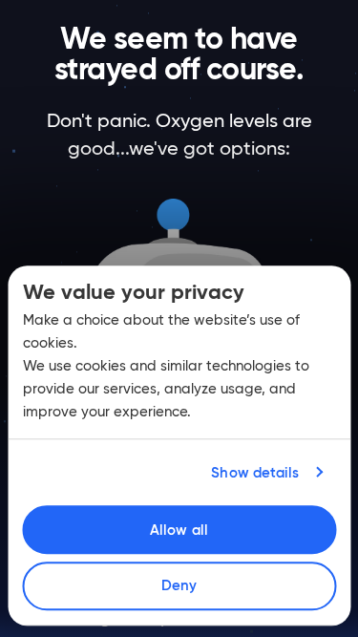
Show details (255, 472)
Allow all (179, 529)
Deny (179, 586)
